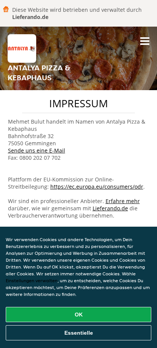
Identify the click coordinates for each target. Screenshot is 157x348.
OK (79, 314)
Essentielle (78, 333)
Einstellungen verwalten (32, 280)
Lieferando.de (110, 208)
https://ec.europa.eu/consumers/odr (96, 186)
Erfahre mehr (123, 201)
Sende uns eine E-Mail (36, 150)
